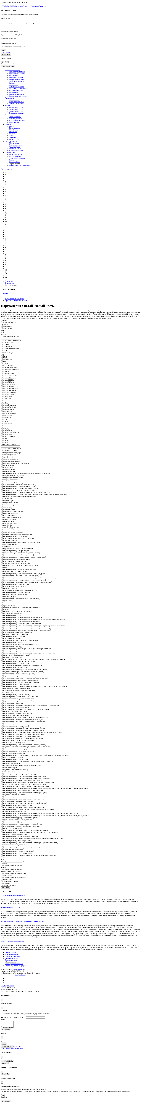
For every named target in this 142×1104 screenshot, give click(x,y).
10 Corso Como (8, 342)
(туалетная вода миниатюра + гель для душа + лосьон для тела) (25, 669)
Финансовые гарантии (17, 158)
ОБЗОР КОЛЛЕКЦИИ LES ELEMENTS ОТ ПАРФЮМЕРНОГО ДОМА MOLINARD (23, 921)
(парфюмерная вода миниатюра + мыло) (17, 841)
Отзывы (8, 124)
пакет (5, 567)
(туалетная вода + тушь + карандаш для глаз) (19, 674)
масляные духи (8, 501)
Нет (6, 62)
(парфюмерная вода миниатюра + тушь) (17, 805)
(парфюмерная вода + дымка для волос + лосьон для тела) (23, 799)
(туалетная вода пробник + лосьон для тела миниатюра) (23, 665)
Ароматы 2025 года (16, 109)
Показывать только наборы (13, 869)
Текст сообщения (7, 1027)
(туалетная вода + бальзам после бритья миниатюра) (21, 736)
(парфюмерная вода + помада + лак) (16, 667)
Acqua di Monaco (9, 384)
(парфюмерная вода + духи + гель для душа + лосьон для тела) (25, 717)
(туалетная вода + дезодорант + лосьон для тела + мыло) (23, 738)
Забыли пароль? (7, 1046)
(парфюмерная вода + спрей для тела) (16, 695)
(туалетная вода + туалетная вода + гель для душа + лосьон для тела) (27, 582)
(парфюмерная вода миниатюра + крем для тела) (20, 680)
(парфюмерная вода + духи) (13, 615)
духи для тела (8, 546)
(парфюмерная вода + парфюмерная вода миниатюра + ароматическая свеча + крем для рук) (36, 686)
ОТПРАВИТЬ (6, 1029)
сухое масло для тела (10, 513)
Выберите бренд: (7, 169)
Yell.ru (11, 135)
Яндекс (11, 126)
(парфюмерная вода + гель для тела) (16, 726)
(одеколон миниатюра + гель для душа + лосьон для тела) (23, 672)
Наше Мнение (14, 139)
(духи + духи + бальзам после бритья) (16, 655)
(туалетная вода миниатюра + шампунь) (17, 632)
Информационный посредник (19, 165)
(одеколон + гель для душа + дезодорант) (17, 611)
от (1, 332)
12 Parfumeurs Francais (11, 349)
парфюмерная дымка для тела (13, 475)
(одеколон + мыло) (10, 588)
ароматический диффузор (12, 530)
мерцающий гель (9, 509)
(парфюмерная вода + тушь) (13, 642)
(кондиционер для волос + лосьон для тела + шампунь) (22, 553)
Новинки (8, 105)
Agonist (5, 440)
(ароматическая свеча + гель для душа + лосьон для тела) (23, 749)
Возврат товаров (11, 960)
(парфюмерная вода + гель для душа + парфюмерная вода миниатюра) (28, 761)
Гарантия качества (11, 958)
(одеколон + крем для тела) (12, 657)
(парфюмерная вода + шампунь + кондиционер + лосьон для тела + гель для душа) (32, 732)
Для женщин (9, 281)
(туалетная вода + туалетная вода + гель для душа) (21, 576)
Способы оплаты (15, 117)
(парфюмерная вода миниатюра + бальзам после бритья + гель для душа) (29, 782)
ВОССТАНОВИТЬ (7, 1061)
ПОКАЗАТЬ (5, 887)
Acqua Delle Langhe (10, 376)
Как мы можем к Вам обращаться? (13, 1017)
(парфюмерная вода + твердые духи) (16, 551)
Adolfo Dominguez (9, 405)
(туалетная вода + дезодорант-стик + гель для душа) (21, 599)
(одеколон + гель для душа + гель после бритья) (20, 490)
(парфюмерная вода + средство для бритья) (18, 851)
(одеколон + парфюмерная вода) (14, 795)
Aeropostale (7, 417)
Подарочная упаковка (17, 94)
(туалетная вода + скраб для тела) (15, 561)
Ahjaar (5, 442)
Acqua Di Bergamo (9, 378)
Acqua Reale (7, 397)
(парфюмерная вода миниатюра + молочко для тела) (21, 542)
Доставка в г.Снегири (17, 969)
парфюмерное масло (10, 503)
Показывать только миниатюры (14, 873)
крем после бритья (9, 519)
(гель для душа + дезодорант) (13, 849)
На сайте (12, 134)
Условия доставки (15, 119)
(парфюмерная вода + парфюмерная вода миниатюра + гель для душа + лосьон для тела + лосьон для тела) (41, 813)
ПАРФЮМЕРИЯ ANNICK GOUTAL (10, 907)
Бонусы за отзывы (15, 149)
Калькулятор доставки (17, 120)
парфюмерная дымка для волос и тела (16, 559)
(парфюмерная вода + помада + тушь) (16, 663)
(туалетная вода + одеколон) (13, 703)
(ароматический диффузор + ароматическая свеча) (21, 822)
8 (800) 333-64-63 (18, 971)
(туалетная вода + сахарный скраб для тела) (18, 484)
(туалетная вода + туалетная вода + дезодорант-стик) (22, 765)
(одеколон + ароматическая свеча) (15, 834)
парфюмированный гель (12, 517)
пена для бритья (9, 471)
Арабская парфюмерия (17, 81)
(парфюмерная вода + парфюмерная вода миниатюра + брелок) (25, 847)
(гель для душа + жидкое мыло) (14, 586)
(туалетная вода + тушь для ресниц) (16, 707)
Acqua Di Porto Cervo (10, 388)
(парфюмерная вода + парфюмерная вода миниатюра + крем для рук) (27, 628)
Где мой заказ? (14, 122)
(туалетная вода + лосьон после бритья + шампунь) (21, 826)
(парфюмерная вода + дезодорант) (15, 536)
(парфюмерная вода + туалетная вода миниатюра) (21, 682)
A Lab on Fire (7, 365)
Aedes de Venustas (9, 413)
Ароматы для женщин (17, 72)
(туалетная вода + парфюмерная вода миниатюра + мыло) (23, 730)
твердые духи (8, 498)
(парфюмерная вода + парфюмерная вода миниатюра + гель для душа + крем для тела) (34, 619)
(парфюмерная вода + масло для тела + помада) (20, 661)
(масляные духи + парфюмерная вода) (16, 688)
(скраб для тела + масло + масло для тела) (18, 548)
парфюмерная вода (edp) (12, 453)
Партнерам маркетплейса (14, 964)
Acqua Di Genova (9, 382)
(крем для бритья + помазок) (13, 757)
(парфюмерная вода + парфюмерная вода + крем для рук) (23, 617)
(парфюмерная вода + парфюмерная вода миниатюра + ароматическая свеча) (30, 843)
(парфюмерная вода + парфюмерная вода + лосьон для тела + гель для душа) (30, 832)
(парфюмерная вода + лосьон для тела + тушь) (19, 486)
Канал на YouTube (15, 154)
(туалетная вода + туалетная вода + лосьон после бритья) (23, 807)
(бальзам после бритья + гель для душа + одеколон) (21, 607)
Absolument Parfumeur (11, 369)
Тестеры (12, 83)
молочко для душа (9, 596)
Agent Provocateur (9, 436)
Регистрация (5, 52)
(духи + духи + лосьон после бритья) (16, 715)
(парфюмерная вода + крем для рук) (16, 584)
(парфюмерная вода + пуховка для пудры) (18, 651)
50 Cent (6, 363)
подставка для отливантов (12, 613)
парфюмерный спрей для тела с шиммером (18, 699)
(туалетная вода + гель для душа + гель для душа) (20, 640)
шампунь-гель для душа (11, 482)
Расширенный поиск (8, 66)
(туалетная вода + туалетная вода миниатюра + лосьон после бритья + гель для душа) (33, 838)
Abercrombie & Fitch (10, 367)
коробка (6, 609)
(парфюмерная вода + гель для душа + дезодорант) (21, 774)
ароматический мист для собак (14, 845)
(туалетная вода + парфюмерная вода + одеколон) (20, 644)
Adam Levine (7, 399)
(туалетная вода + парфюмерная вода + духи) (19, 690)
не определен (6, 54)
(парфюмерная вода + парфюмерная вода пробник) (21, 621)
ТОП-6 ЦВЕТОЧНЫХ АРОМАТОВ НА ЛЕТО (13, 895)
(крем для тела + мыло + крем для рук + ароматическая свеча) (25, 784)
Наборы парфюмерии (16, 90)
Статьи (11, 160)
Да (2, 62)
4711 (5, 361)
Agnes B (6, 438)
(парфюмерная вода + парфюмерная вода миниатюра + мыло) (25, 776)
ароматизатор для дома (11, 461)
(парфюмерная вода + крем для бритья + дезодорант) (22, 624)
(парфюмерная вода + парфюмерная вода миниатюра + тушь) (25, 793)
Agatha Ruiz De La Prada (11, 432)
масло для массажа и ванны (13, 532)
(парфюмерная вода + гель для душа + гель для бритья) (22, 824)
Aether (5, 422)
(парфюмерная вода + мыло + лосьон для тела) (19, 569)
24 (4, 355)
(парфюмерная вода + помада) (14, 636)
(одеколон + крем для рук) (12, 763)
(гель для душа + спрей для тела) (14, 811)
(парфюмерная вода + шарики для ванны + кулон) (21, 488)
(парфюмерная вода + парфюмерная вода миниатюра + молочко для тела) (29, 653)
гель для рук (7, 526)
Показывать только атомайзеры (14, 877)
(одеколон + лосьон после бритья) (15, 594)
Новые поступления (16, 77)
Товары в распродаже (11, 881)
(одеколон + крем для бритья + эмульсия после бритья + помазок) (26, 747)
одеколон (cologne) (10, 455)
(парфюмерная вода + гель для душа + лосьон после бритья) (24, 580)
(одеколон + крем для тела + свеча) (15, 711)
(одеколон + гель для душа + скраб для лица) (19, 740)
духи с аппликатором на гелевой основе (17, 534)
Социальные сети (15, 145)
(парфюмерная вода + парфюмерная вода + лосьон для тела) (24, 745)
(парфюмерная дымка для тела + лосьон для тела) (20, 697)
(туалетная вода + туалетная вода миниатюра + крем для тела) (25, 724)
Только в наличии (9, 885)
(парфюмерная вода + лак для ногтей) (16, 759)
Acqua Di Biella (8, 380)
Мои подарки (14, 143)
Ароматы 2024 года (16, 111)
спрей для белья (9, 772)
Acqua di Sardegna (9, 392)
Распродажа (13, 75)
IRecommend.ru (14, 128)
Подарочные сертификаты (18, 96)
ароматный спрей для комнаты (14, 505)
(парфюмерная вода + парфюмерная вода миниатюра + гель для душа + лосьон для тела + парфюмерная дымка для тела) (46, 815)
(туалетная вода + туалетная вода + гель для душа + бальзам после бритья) (29, 578)
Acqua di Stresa (8, 394)
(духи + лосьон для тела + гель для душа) (17, 820)
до (1, 334)
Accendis (6, 372)
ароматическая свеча (10, 459)
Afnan (5, 426)
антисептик (7, 603)
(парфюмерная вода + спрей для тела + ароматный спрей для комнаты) (28, 809)
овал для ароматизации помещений (15, 571)
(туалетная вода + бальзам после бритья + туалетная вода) (23, 734)
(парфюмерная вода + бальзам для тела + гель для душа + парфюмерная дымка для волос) (35, 494)
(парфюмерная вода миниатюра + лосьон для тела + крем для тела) (27, 649)
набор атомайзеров (10, 768)
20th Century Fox (9, 353)
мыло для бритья (9, 605)
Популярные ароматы (17, 79)
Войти (3, 50)
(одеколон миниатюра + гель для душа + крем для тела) (23, 701)
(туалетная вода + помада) (12, 647)
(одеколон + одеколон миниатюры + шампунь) (19, 496)
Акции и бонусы (11, 141)
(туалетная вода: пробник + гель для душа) (18, 538)
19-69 (5, 351)
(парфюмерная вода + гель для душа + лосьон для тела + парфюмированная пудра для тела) (35, 755)
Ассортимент (14, 100)
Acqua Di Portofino (9, 390)
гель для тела (8, 467)
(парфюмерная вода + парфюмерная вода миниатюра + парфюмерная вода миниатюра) (34, 626)
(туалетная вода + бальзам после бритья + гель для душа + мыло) (26, 709)
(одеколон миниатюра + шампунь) (15, 634)
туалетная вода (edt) (10, 450)
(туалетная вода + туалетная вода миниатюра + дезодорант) (24, 722)
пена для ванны (8, 465)
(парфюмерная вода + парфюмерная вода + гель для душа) (24, 574)
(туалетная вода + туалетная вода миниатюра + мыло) (22, 780)
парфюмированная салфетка (13, 478)
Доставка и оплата (11, 115)
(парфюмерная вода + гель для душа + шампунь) (20, 836)
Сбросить (4, 293)
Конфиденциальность (12, 954)
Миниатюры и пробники (18, 88)
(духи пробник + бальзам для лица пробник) (19, 713)
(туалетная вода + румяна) (12, 638)
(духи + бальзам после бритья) (14, 742)
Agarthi (5, 428)
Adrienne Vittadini (9, 409)
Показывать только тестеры (13, 865)
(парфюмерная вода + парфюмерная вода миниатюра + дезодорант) (27, 778)
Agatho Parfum (8, 434)
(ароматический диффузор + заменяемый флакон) (20, 818)
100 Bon (6, 344)
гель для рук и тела (10, 523)
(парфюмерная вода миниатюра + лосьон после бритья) (23, 790)
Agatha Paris (7, 430)
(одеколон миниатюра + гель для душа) (17, 676)
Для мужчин (9, 283)
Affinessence (7, 424)
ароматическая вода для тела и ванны (16, 563)
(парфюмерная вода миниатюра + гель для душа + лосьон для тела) (27, 630)
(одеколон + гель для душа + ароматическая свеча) (21, 565)
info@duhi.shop (20, 975)
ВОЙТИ (4, 1044)
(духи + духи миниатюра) (12, 828)
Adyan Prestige (8, 411)
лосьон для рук (8, 507)
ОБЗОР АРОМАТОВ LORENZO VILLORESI (12, 941)
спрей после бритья (10, 515)
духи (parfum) (8, 457)
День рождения (14, 147)
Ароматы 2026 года (16, 107)
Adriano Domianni (9, 407)
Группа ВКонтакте (15, 156)
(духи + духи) (8, 601)
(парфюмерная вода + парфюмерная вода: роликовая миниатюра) (26, 473)
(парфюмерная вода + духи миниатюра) (17, 853)
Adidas (5, 403)
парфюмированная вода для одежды (16, 463)
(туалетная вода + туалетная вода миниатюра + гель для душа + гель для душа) (31, 705)
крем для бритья (9, 469)
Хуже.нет (12, 137)
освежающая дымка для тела (13, 511)
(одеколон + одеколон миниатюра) (15, 770)
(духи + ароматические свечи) (14, 753)
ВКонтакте (13, 132)
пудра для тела (8, 521)
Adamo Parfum (8, 401)
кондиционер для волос (11, 480)
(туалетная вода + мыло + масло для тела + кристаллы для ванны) (26, 786)
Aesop (5, 419)
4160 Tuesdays (8, 359)
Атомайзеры (13, 85)
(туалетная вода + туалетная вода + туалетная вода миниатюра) (25, 830)
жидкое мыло (8, 692)
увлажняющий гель (10, 544)
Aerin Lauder (7, 415)
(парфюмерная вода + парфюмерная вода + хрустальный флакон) (26, 492)
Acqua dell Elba (8, 374)
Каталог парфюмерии (12, 70)
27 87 (5, 357)
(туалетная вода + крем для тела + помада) (18, 801)
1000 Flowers (7, 346)
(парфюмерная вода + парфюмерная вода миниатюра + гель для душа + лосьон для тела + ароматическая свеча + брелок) (46, 788)
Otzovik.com (13, 130)
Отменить (5, 1063)
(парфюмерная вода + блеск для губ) (16, 684)
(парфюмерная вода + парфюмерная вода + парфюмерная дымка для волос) (30, 855)
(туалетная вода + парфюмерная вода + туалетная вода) (23, 720)
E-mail (3, 1019)
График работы (14, 162)
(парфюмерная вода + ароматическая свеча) (18, 751)
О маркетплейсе (10, 152)
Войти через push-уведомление (12, 1048)
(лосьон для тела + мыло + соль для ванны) (18, 555)
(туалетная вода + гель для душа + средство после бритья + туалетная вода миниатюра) (34, 659)
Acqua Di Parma (8, 386)
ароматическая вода (10, 540)
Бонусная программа (16, 150)
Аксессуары (13, 92)
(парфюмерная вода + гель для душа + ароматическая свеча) (24, 557)
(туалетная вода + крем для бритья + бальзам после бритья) (24, 728)
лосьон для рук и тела (11, 528)
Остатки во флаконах (16, 87)
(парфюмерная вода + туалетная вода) (16, 592)
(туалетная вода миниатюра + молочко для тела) (20, 590)
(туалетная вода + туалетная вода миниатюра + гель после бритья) (26, 797)
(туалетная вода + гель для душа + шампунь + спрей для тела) (25, 803)
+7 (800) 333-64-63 (15, 6)
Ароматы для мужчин (17, 73)
